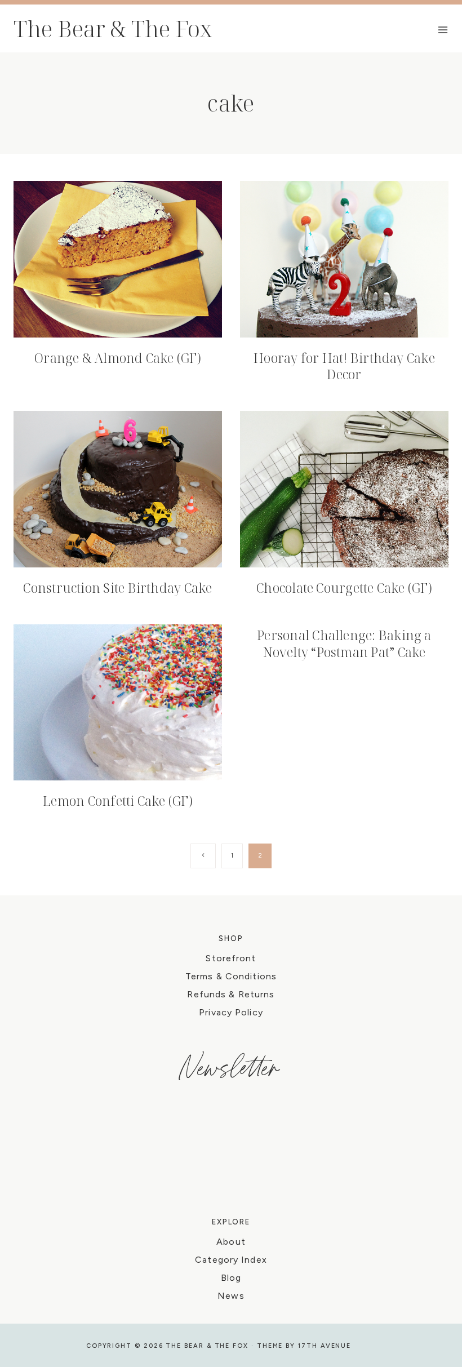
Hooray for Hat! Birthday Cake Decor (344, 366)
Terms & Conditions (231, 976)
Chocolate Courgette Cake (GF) (344, 588)
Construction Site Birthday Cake (117, 588)
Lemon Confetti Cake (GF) (118, 801)
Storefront (231, 958)
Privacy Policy (231, 1012)
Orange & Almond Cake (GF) (117, 358)
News (230, 1295)
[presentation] (118, 259)
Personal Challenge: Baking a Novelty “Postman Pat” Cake (344, 643)
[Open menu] (442, 29)
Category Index (231, 1259)
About (231, 1241)
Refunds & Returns (230, 994)
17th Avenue (324, 1346)
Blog (231, 1277)
